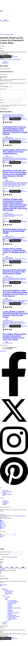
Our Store (5, 500)
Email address (5, 551)
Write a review (3, 76)
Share (2, 58)
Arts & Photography (8, 34)
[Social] (14, 395)
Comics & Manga (12, 603)
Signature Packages (9, 590)
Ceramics (7, 597)
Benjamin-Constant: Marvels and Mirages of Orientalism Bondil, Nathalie (14, 231)
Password (4, 554)
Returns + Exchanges (7, 491)
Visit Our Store (6, 501)
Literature (10, 606)
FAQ (6, 594)
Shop (4, 595)
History (9, 605)
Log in (2, 559)
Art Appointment (9, 593)
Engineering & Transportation (14, 607)
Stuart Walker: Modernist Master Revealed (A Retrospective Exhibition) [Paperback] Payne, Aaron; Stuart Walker (14, 336)
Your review (3, 88)
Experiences (5, 589)
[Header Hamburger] (1, 11)
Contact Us (5, 503)
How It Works (8, 592)
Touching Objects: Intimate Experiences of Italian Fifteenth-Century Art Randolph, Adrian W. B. (15, 251)
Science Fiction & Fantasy (13, 616)
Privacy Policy (6, 490)
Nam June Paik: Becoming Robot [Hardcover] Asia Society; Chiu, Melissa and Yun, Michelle (14, 271)
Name (1, 100)
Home (4, 588)
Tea (6, 598)
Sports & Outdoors (12, 615)
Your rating (3, 86)
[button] (14, 56)
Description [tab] (5, 61)
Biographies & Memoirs (13, 601)
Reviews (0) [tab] (5, 63)
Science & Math (11, 617)
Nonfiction (10, 611)
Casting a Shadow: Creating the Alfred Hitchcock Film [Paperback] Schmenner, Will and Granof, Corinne (15, 314)
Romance (10, 614)
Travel (9, 620)
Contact (4, 623)
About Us (5, 504)
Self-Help (10, 604)
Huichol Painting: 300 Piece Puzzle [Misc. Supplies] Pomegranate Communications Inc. (15, 151)
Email (1, 102)
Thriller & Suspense (12, 618)
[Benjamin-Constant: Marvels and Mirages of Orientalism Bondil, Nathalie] (15, 216)
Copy (14, 570)
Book (6, 599)
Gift (6, 621)
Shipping (5, 492)
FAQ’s (4, 495)
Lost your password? (12, 557)
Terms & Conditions (7, 494)
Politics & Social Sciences (13, 612)
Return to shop (3, 584)
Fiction (9, 609)
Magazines (10, 610)
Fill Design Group (20, 515)
